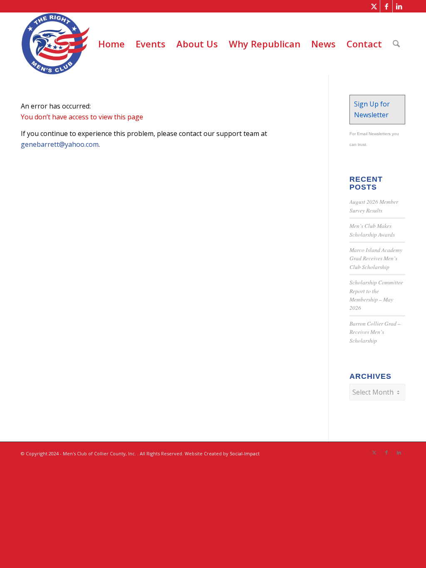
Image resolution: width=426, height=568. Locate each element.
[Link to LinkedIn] (399, 6)
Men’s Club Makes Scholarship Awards (372, 230)
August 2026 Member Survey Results (373, 206)
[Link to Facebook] (386, 6)
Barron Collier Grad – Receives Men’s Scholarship (375, 331)
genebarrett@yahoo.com (60, 144)
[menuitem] (111, 43)
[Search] (396, 43)
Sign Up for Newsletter (372, 109)
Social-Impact (245, 453)
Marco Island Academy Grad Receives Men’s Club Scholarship (375, 258)
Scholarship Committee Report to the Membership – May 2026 (376, 294)
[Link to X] (374, 6)
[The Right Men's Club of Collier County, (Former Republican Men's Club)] (55, 43)
